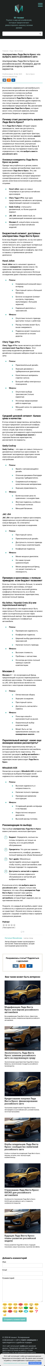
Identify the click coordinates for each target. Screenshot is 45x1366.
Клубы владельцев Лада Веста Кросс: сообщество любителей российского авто (21, 1147)
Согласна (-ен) (35, 1363)
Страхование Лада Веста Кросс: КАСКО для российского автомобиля (22, 1192)
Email (4, 1270)
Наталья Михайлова (13, 938)
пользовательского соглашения (15, 1363)
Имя (4, 1262)
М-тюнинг (19, 17)
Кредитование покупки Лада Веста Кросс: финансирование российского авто (21, 1101)
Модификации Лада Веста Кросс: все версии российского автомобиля (22, 1010)
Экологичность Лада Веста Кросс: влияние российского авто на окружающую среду (20, 1055)
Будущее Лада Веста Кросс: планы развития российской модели (20, 1238)
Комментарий (8, 1278)
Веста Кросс (30, 74)
